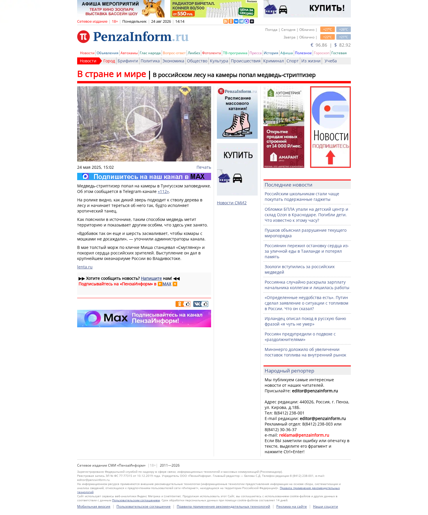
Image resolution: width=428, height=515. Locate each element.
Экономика (173, 61)
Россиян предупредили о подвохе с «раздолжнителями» (300, 336)
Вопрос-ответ (174, 52)
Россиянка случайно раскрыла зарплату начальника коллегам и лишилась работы (307, 284)
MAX (166, 283)
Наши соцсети (325, 506)
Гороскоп (321, 52)
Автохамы (129, 52)
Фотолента (211, 52)
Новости (87, 52)
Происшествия (246, 61)
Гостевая (339, 52)
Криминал (273, 61)
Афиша (286, 52)
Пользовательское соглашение (143, 506)
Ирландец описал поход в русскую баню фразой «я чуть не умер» (305, 321)
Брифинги (128, 61)
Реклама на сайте (291, 506)
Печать (204, 167)
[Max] (144, 176)
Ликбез (194, 52)
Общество (197, 61)
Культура (219, 61)
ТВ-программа (235, 52)
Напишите (151, 278)
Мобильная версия (93, 506)
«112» (163, 191)
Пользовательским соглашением (136, 500)
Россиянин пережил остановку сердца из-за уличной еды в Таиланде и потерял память (307, 251)
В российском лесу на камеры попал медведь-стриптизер (234, 75)
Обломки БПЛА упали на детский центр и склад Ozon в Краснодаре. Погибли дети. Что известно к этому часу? (306, 214)
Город (109, 61)
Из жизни (311, 61)
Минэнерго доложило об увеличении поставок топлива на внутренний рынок (305, 352)
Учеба (331, 61)
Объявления (108, 52)
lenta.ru (85, 267)
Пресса (256, 52)
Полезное (303, 52)
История (271, 52)
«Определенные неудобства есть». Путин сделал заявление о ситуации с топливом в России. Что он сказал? (306, 303)
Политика (150, 61)
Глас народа (150, 52)
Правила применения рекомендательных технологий (223, 506)
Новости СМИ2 (232, 202)
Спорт (292, 61)
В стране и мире (111, 74)
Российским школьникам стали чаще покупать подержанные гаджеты (302, 196)
